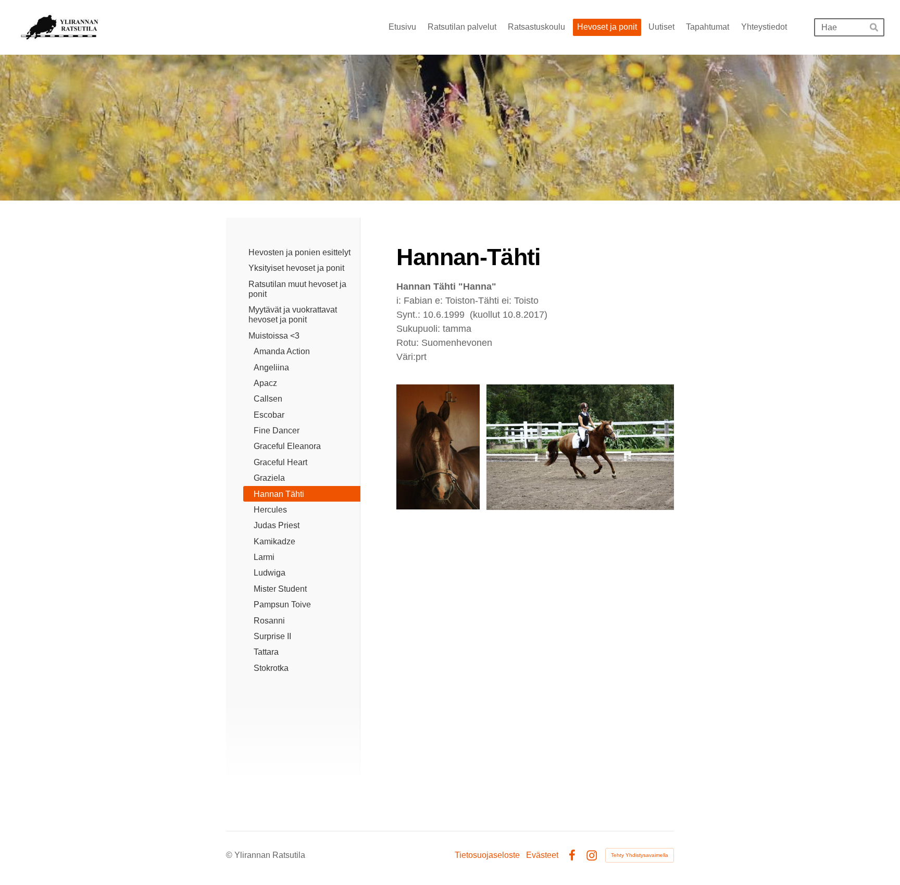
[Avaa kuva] (438, 446)
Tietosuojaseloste (487, 855)
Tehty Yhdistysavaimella (639, 855)
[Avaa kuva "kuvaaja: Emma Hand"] (580, 446)
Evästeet (542, 855)
